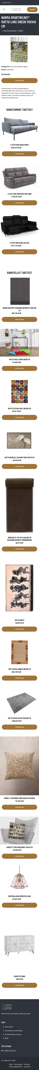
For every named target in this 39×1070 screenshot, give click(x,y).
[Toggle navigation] (3, 9)
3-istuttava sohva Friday (19, 145)
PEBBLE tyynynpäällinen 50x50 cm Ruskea (19, 798)
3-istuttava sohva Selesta (19, 243)
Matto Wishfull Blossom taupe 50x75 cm (19, 457)
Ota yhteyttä (18, 1064)
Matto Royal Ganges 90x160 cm (19, 669)
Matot (21, 31)
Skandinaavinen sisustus (13, 1034)
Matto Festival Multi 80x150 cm (19, 408)
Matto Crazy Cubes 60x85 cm (19, 359)
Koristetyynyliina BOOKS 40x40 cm (20, 847)
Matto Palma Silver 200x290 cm (19, 718)
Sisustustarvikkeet (10, 31)
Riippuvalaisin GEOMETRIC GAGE (19, 896)
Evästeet (27, 1064)
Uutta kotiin (9, 1027)
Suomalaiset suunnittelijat (14, 1031)
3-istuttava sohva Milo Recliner (19, 194)
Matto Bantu (19, 620)
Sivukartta (26, 1067)
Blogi (6, 1038)
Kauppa (32, 9)
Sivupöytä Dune (19, 976)
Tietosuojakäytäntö (15, 1067)
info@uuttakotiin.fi (6, 2)
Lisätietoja (19, 80)
